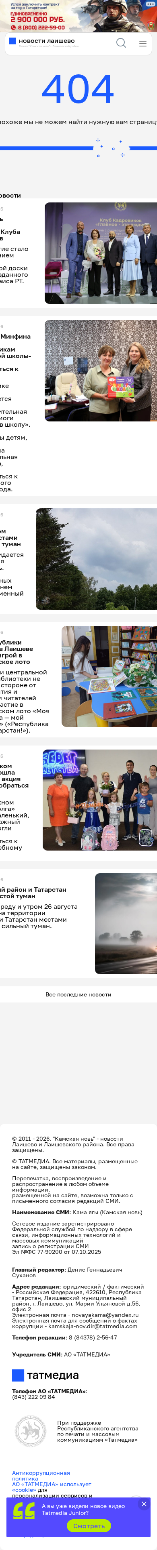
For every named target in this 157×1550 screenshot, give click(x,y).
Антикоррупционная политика (41, 1475)
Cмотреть (89, 1526)
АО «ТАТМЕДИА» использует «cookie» (51, 1487)
